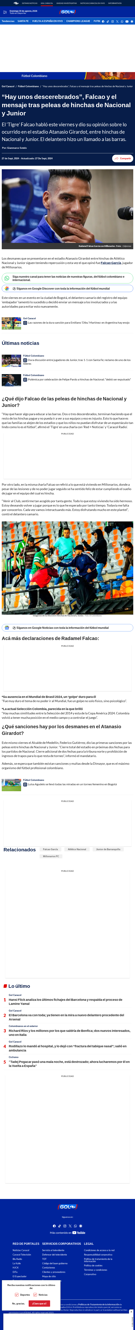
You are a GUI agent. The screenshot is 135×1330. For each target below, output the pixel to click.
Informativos (114, 3)
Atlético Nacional (77, 849)
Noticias (43, 1294)
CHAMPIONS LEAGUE (78, 21)
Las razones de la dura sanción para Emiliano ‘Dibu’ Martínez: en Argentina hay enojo (79, 322)
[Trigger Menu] (5, 12)
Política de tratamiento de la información (98, 1260)
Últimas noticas (29, 3)
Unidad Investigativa (66, 3)
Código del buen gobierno (55, 1263)
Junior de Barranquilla (108, 849)
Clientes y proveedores (53, 1272)
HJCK (16, 1268)
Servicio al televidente (53, 1250)
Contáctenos (48, 1268)
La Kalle (17, 1263)
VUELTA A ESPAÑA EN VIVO (47, 21)
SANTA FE (23, 21)
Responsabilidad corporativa (98, 1255)
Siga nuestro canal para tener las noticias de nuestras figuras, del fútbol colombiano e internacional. (68, 278)
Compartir (125, 158)
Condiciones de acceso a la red (99, 1250)
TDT (44, 1259)
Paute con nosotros (52, 1281)
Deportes (25, 1294)
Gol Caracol (47, 3)
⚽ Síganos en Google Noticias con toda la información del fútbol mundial (60, 627)
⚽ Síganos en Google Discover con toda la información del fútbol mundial (61, 288)
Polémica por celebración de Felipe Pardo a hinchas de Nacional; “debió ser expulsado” (79, 379)
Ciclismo (13, 1057)
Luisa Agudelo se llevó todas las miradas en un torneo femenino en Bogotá (72, 784)
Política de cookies (93, 1265)
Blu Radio (17, 1259)
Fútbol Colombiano (28, 86)
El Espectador (20, 1276)
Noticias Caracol (21, 1250)
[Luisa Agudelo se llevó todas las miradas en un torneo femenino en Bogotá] (11, 785)
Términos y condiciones (95, 1270)
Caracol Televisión (22, 1255)
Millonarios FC (51, 856)
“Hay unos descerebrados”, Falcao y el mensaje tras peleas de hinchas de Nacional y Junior (87, 86)
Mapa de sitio (49, 1276)
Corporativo (90, 1274)
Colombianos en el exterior (23, 1026)
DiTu (15, 1272)
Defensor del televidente (54, 1255)
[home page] (16, 3)
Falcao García (50, 849)
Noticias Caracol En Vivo (92, 3)
